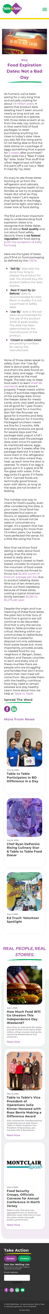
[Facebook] (7, 709)
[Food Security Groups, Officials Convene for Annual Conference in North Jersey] (24, 1164)
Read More (13, 1041)
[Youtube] (22, 1290)
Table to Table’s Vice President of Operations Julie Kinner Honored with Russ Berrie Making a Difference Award (24, 1107)
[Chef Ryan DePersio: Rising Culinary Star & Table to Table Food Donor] (24, 817)
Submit (17, 1282)
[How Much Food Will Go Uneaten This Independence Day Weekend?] (24, 985)
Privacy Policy (24, 1310)
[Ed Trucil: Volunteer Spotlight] (24, 891)
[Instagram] (12, 1290)
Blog (24, 60)
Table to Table (23, 693)
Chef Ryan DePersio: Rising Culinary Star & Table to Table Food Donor (24, 849)
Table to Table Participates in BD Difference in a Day (22, 777)
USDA (32, 260)
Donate (10, 1258)
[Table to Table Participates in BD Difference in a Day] (24, 747)
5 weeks (13, 152)
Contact (24, 1258)
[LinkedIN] (14, 709)
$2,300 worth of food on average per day (21, 575)
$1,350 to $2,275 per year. (20, 598)
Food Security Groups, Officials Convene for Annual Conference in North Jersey (23, 1198)
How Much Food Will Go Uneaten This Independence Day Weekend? (24, 1017)
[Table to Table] (12, 9)
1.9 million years (23, 103)
